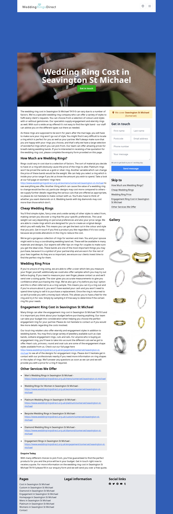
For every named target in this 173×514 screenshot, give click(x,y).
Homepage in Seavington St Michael (37, 497)
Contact (23, 510)
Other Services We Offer (123, 206)
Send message (131, 168)
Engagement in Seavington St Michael (38, 494)
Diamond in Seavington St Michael (36, 490)
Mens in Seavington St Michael (35, 500)
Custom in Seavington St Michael (36, 487)
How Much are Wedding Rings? (127, 185)
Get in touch (86, 88)
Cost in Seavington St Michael (34, 484)
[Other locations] (143, 6)
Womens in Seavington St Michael (36, 506)
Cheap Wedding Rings (122, 189)
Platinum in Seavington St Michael (36, 503)
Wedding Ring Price (121, 194)
